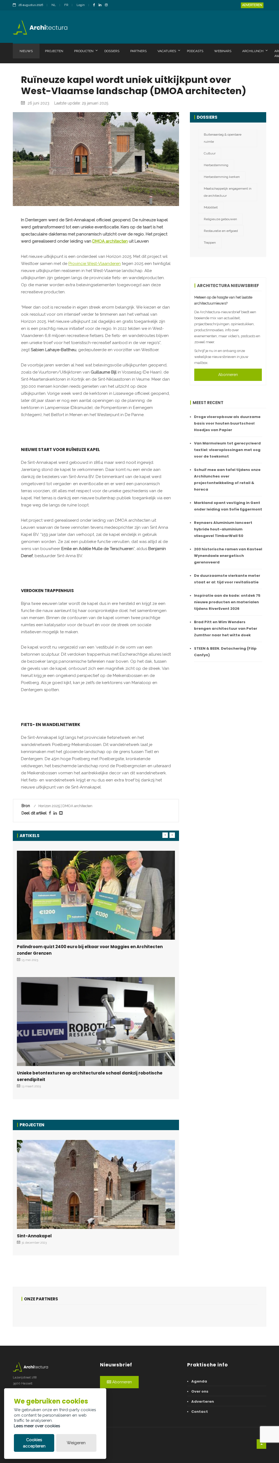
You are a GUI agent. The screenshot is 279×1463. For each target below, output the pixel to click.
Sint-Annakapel (34, 1236)
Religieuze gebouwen (220, 219)
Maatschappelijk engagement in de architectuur (227, 192)
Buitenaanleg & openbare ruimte (222, 138)
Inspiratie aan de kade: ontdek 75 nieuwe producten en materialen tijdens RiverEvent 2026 (227, 602)
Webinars (222, 51)
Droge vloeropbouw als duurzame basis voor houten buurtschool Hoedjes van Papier (227, 423)
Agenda (199, 1381)
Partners (138, 51)
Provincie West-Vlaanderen (94, 263)
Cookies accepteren (34, 1443)
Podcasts (195, 51)
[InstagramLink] (107, 5)
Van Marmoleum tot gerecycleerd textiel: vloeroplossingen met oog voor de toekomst (227, 450)
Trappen (210, 242)
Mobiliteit (211, 207)
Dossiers (111, 51)
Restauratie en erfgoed (221, 231)
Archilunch (252, 51)
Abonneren (228, 374)
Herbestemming (216, 165)
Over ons (199, 1391)
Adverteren (252, 5)
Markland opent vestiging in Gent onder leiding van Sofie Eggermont (228, 506)
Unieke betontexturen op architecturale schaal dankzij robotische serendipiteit (89, 1076)
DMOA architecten (110, 241)
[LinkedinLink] (101, 5)
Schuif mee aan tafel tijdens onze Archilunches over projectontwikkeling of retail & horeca (227, 479)
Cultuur (210, 153)
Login (81, 5)
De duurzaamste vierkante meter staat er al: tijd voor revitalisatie (227, 579)
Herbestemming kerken (222, 177)
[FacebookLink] (95, 5)
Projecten (54, 51)
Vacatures (166, 51)
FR (66, 5)
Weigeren (76, 1442)
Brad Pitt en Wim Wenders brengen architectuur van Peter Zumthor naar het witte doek (225, 628)
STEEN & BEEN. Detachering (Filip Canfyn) (225, 652)
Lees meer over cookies (37, 1425)
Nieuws (26, 51)
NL (53, 5)
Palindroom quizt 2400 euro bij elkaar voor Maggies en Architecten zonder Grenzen (90, 950)
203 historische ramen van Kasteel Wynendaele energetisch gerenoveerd (228, 556)
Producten (83, 51)
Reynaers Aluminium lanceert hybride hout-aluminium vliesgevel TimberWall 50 (223, 529)
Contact (199, 1411)
